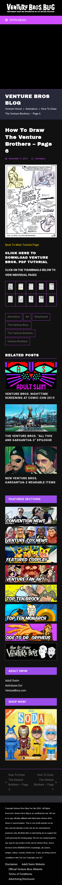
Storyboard (41, 316)
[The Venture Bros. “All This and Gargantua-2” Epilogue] (31, 417)
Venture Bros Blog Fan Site (25, 808)
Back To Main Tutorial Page (22, 244)
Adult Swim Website (33, 864)
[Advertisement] (31, 57)
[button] (15, 20)
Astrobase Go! (13, 685)
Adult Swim (12, 680)
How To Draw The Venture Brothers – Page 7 (43, 782)
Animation (40, 158)
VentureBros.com (15, 690)
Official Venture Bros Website (25, 869)
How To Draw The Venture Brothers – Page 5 (16, 782)
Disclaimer (11, 864)
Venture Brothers (17, 341)
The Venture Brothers (20, 333)
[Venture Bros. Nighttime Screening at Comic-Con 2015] (31, 375)
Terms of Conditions (20, 874)
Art (27, 316)
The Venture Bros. (18, 325)
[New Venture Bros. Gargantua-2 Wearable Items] (31, 459)
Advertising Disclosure (22, 879)
